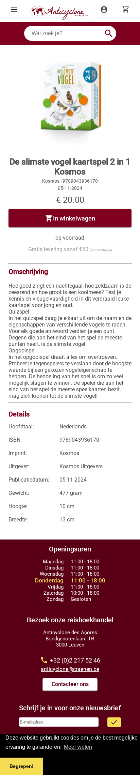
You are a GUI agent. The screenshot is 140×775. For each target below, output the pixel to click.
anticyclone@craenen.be (70, 669)
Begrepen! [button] (22, 766)
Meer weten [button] (78, 747)
